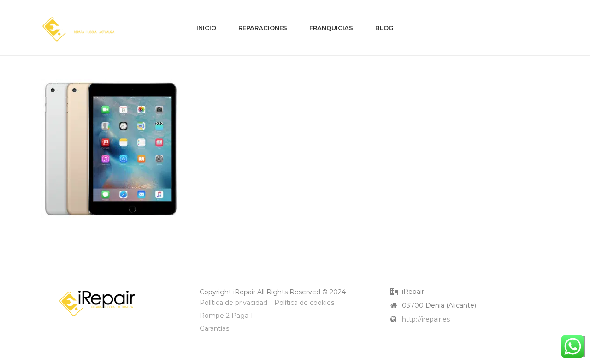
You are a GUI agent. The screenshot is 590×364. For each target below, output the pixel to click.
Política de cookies (304, 302)
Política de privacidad (233, 302)
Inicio (206, 27)
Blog (384, 27)
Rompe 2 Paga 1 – (229, 315)
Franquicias (331, 27)
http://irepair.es (426, 319)
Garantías (214, 328)
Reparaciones (262, 27)
